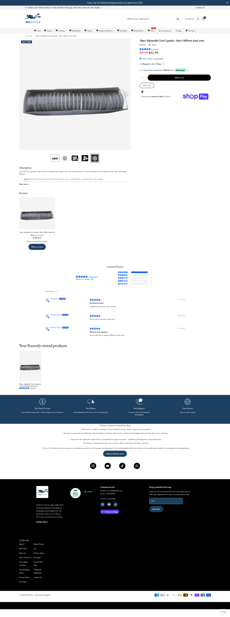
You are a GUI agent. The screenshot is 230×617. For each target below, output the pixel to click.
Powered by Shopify (42, 595)
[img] (95, 300)
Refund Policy (39, 544)
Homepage (28, 36)
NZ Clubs (37, 557)
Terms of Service (25, 557)
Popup (163, 64)
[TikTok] (122, 466)
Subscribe (156, 509)
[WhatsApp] (137, 466)
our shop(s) (158, 58)
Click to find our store (115, 453)
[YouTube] (108, 466)
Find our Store (39, 553)
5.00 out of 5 (93, 277)
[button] (24, 7)
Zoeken (178, 18)
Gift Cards (23, 548)
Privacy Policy (24, 577)
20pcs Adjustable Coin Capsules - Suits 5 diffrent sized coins (30, 385)
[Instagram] (93, 466)
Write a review (37, 247)
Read (23, 184)
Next (84, 7)
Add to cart (179, 77)
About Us (22, 553)
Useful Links (24, 540)
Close (227, 3)
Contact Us (200, 7)
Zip (35, 548)
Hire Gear (22, 582)
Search (21, 544)
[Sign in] (198, 19)
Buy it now (147, 85)
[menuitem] (37, 30)
